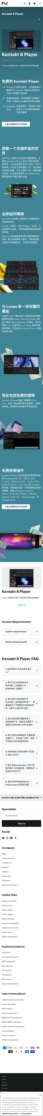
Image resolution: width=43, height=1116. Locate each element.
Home (4, 10)
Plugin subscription (10, 984)
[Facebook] (3, 838)
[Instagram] (7, 838)
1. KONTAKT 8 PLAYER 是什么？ (19, 670)
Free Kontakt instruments (13, 1000)
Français (4, 1088)
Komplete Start (10, 107)
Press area (6, 876)
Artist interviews (9, 1004)
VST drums (6, 979)
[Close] (40, 1094)
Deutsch (4, 1082)
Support (5, 867)
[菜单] (40, 3)
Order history (7, 910)
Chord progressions (10, 1040)
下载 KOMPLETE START (16, 124)
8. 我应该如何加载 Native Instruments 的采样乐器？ (18, 783)
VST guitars (7, 975)
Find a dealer (7, 914)
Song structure (8, 1035)
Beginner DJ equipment (12, 1017)
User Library (7, 932)
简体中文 (4, 1085)
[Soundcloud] (15, 838)
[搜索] (24, 3)
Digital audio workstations (13, 1026)
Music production (9, 1013)
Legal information (9, 885)
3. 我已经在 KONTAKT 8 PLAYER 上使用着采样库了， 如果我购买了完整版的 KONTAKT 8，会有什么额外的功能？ (20, 703)
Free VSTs (6, 952)
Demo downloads (9, 937)
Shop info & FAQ (9, 901)
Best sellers (13, 10)
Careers (5, 872)
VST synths (6, 970)
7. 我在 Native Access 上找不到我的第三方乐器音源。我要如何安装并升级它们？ (20, 768)
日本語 (4, 1079)
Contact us (6, 863)
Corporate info (8, 858)
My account (7, 905)
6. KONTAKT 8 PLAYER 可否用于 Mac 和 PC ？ (20, 753)
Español (4, 1091)
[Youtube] (11, 838)
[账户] (29, 3)
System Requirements (16, 642)
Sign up (21, 823)
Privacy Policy (26, 1113)
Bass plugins (7, 966)
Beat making (7, 1009)
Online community (10, 928)
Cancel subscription (10, 923)
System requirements (16, 631)
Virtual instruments (10, 957)
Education (6, 880)
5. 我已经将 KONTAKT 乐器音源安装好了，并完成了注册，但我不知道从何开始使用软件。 (20, 738)
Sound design (8, 1031)
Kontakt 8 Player (12, 13)
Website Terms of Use (10, 1113)
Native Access (8, 919)
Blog (4, 854)
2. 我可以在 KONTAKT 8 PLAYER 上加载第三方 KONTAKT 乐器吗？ (17, 685)
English (4, 1076)
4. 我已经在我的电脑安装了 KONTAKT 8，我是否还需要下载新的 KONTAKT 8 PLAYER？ (20, 722)
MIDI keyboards (8, 961)
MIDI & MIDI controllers (11, 1022)
